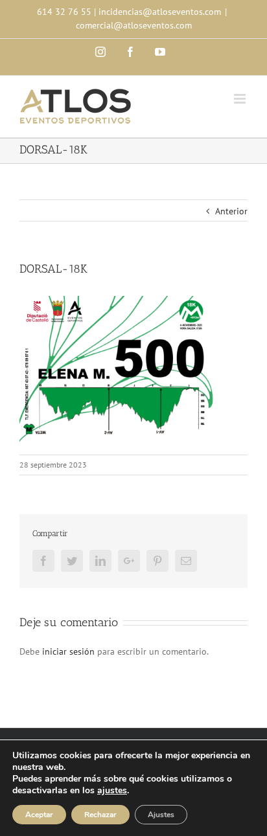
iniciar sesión (69, 651)
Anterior (231, 211)
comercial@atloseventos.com (134, 25)
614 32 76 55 (64, 11)
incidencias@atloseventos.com (160, 11)
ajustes (112, 790)
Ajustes (161, 814)
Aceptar (39, 814)
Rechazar (100, 814)
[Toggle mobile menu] (241, 99)
